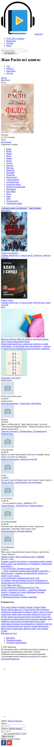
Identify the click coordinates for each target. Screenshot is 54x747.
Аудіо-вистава (12, 182)
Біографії (10, 172)
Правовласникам (13, 640)
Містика (10, 168)
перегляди (10, 71)
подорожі (16, 624)
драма (3, 614)
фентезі (26, 628)
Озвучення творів (14, 203)
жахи (9, 614)
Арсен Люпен (11, 607)
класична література (32, 614)
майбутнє (5, 621)
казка (14, 614)
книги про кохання (16, 617)
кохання (34, 619)
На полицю (6, 142)
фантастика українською (12, 628)
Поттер (33, 609)
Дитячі (9, 163)
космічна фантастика (21, 619)
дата (8, 66)
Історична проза (13, 184)
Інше (8, 196)
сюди (32, 656)
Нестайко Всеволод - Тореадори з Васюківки (21, 403)
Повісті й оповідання (15, 187)
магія (50, 619)
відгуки (9, 73)
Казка (8, 149)
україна (34, 626)
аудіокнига (44, 609)
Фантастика (11, 177)
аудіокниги (28, 612)
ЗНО (8, 199)
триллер (27, 626)
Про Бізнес (11, 189)
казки (19, 614)
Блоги (9, 46)
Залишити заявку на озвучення (14, 208)
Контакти (10, 638)
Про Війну (11, 191)
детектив (48, 612)
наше (42, 621)
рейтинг (10, 68)
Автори (9, 43)
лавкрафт (43, 619)
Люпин (37, 607)
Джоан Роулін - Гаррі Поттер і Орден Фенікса (21, 482)
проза (3, 626)
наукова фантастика (31, 621)
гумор (41, 612)
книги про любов (33, 617)
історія (4, 631)
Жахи (8, 156)
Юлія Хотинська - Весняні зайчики (16, 531)
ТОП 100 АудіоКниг (15, 38)
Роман (9, 153)
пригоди (48, 624)
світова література (15, 626)
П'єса (8, 194)
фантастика (43, 626)
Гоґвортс (22, 607)
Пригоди (10, 170)
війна (35, 612)
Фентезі (9, 165)
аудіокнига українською (11, 612)
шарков (44, 628)
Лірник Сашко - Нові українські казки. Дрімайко (22, 557)
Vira (3, 607)
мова (12, 621)
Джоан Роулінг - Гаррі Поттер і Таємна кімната (22, 505)
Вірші (8, 151)
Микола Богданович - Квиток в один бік (19, 459)
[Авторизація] (17, 53)
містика (18, 621)
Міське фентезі (14, 609)
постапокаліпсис (28, 624)
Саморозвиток (12, 180)
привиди (40, 624)
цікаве (33, 628)
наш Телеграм (34, 208)
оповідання (6, 624)
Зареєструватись (15, 721)
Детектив (10, 175)
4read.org (38, 34)
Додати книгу (12, 201)
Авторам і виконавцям (16, 642)
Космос (29, 607)
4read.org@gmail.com (10, 659)
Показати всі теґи (9, 633)
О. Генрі (25, 609)
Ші (38, 609)
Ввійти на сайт (8, 736)
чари (39, 628)
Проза (9, 161)
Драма (9, 158)
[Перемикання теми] (2, 53)
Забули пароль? (15, 728)
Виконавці (11, 41)
